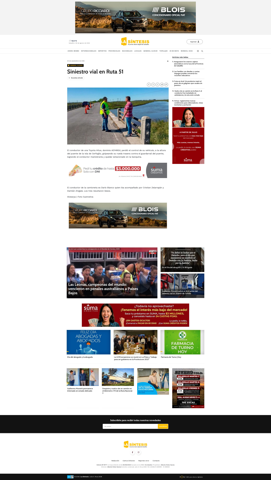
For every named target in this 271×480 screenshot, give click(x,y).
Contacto (156, 461)
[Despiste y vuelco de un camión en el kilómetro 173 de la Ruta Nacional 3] (118, 377)
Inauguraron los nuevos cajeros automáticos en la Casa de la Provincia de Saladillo (188, 64)
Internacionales (88, 51)
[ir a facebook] (132, 452)
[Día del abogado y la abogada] (89, 342)
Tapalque (163, 51)
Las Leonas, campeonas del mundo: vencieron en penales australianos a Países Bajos (103, 288)
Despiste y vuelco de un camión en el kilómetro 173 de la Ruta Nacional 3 (117, 390)
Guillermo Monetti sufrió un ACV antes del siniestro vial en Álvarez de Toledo (180, 292)
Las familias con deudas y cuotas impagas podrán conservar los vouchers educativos (187, 73)
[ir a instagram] (138, 452)
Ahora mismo (73, 51)
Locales (138, 51)
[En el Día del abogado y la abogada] (182, 259)
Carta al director (129, 461)
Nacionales (127, 51)
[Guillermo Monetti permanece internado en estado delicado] (83, 377)
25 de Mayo (174, 51)
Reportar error (143, 461)
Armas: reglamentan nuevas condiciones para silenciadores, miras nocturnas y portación (188, 103)
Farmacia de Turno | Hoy (171, 357)
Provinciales (114, 51)
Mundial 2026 (187, 51)
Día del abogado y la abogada (80, 357)
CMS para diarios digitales (194, 477)
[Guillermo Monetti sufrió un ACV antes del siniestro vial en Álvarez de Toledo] (182, 286)
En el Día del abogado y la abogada (177, 267)
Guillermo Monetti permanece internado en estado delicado (80, 389)
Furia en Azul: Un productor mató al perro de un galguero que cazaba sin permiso (188, 83)
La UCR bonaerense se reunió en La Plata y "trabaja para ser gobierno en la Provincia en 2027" (135, 358)
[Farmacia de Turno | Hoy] (182, 342)
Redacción (115, 461)
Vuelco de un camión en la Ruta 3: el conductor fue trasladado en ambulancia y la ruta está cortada (188, 93)
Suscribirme (163, 426)
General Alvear (150, 51)
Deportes (102, 51)
